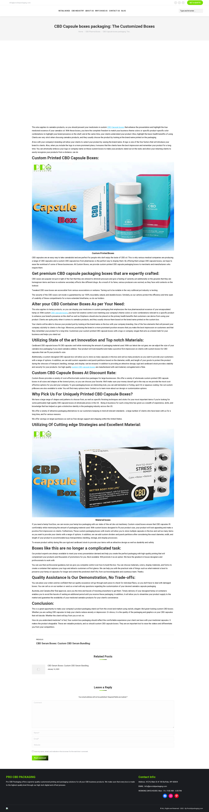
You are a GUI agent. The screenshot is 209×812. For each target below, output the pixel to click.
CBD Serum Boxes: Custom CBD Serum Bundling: (68, 665)
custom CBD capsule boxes (83, 367)
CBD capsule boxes (59, 313)
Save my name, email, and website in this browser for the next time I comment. (61, 751)
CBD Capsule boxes (115, 127)
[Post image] (38, 669)
